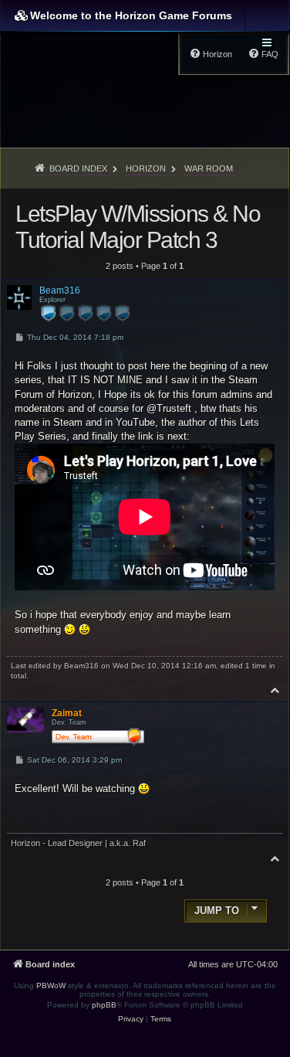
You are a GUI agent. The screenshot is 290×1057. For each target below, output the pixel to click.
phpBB (104, 1005)
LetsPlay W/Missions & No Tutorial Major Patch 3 (137, 227)
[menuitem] (130, 1019)
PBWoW (51, 985)
